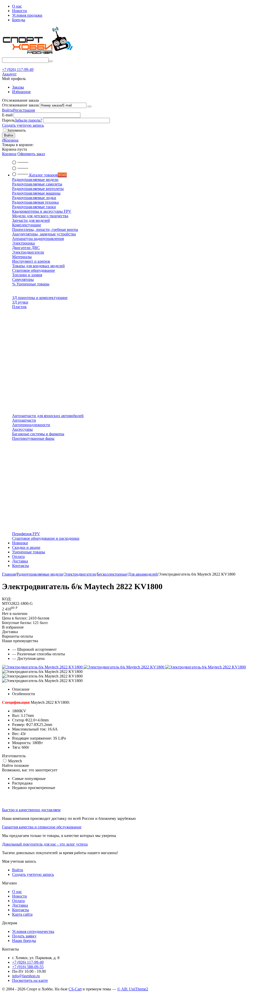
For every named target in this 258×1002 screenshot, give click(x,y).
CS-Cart (75, 989)
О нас (17, 6)
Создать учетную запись (23, 125)
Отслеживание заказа (20, 105)
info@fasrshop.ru (26, 976)
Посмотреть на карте (30, 980)
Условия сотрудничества (33, 931)
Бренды (18, 20)
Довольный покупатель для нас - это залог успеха (45, 844)
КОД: (6, 599)
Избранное (21, 92)
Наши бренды (24, 940)
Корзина (9, 154)
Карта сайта (22, 914)
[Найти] (51, 61)
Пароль (8, 120)
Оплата (18, 901)
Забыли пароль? (28, 120)
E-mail (7, 115)
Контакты (20, 910)
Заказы (18, 87)
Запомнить (16, 130)
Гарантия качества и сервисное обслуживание (41, 827)
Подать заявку (24, 936)
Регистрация (24, 110)
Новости (19, 11)
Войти (7, 110)
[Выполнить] (89, 106)
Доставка (20, 905)
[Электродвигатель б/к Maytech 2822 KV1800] (43, 667)
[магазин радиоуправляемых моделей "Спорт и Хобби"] (37, 55)
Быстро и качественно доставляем (31, 810)
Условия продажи (27, 15)
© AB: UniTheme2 (132, 989)
